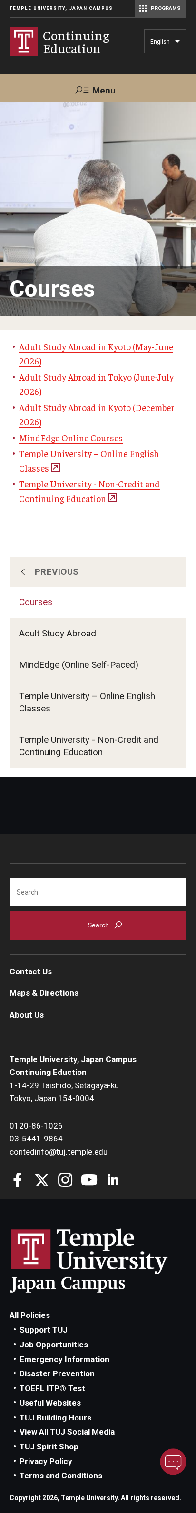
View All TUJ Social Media (67, 1432)
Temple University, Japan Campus (61, 8)
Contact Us (31, 971)
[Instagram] (65, 1181)
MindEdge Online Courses (71, 437)
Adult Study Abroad (57, 633)
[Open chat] (173, 1461)
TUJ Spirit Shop (49, 1446)
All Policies (30, 1315)
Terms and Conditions (61, 1475)
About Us (27, 1014)
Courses (35, 602)
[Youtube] (89, 1181)
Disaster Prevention (57, 1373)
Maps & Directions (44, 993)
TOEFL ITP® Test (52, 1388)
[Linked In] (113, 1181)
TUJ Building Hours (55, 1417)
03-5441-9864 (36, 1138)
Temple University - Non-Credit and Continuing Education (88, 745)
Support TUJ (44, 1330)
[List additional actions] (177, 43)
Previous (57, 571)
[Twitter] (41, 1181)
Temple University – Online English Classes (87, 702)
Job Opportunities (54, 1344)
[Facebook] (18, 1181)
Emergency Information (64, 1359)
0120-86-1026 (36, 1125)
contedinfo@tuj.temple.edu (59, 1152)
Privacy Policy (46, 1461)
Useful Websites (50, 1403)
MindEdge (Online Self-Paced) (78, 664)
